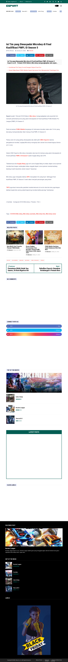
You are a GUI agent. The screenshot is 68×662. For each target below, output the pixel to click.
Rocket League (10, 548)
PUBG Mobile (20, 129)
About (21, 1)
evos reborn (15, 260)
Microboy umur (51, 214)
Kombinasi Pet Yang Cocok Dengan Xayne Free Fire (24, 67)
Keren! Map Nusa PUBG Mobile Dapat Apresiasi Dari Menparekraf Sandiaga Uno (33, 70)
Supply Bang (21, 163)
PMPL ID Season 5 (22, 156)
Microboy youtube (29, 214)
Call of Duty (28, 11)
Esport (8, 260)
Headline (57, 11)
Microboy (33, 116)
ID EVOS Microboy (16, 214)
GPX (28, 177)
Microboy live (40, 214)
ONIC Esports (44, 140)
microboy (27, 260)
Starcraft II (19, 11)
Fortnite (44, 11)
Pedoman (47, 660)
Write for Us (28, 1)
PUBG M (31, 50)
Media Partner (39, 660)
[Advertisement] (34, 26)
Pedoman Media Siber (57, 660)
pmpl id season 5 (35, 260)
